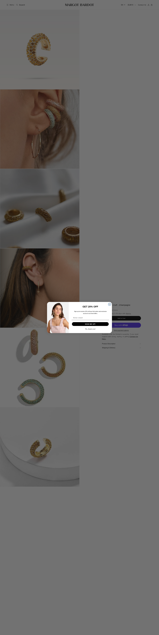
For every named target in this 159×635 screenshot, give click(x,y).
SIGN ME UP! (90, 324)
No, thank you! (90, 329)
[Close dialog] (109, 304)
